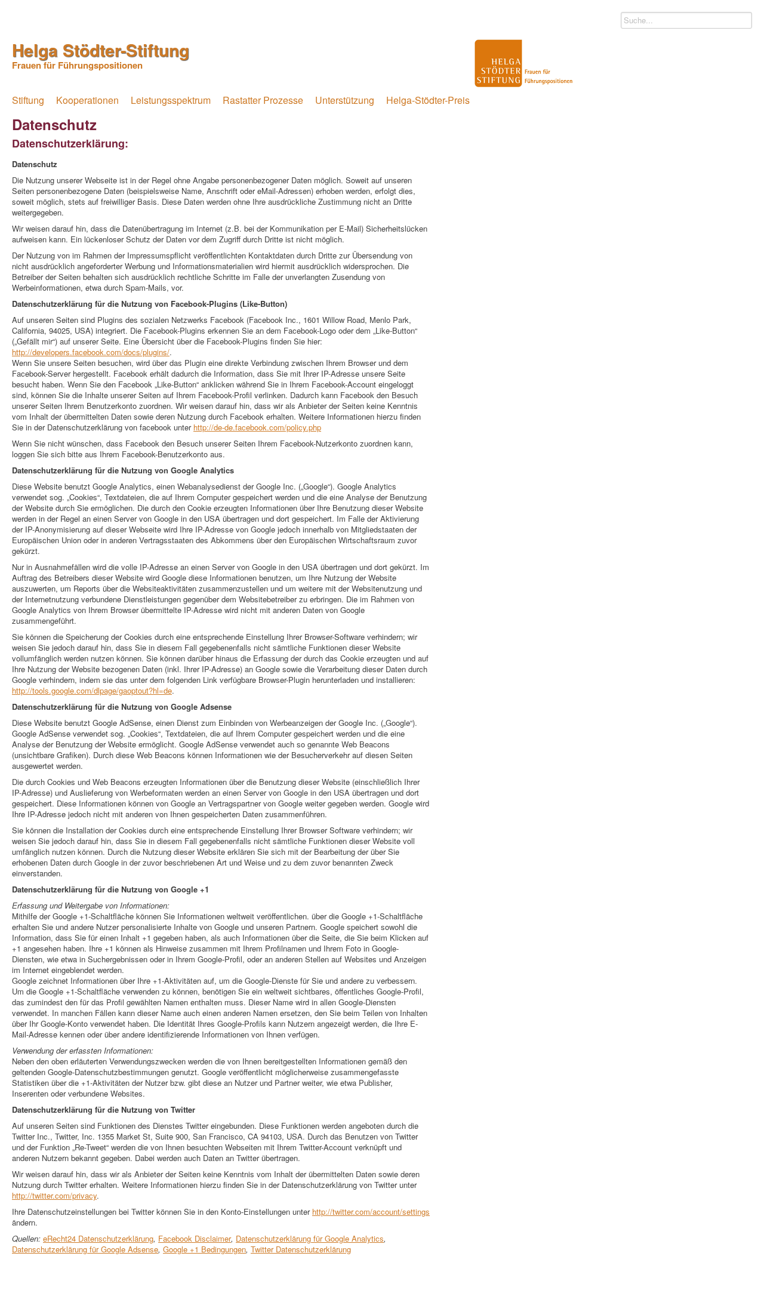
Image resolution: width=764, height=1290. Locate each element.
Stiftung (28, 100)
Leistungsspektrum (171, 100)
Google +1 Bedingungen (204, 1249)
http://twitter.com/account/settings (371, 1211)
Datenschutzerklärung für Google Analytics (310, 1238)
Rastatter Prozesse (263, 100)
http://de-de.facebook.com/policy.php (257, 427)
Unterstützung (344, 100)
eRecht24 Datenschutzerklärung (98, 1238)
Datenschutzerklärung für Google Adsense (85, 1249)
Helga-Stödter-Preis (428, 100)
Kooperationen (87, 100)
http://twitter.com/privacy (54, 1195)
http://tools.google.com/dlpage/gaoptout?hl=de (92, 690)
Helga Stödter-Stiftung (100, 54)
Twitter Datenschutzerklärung (301, 1249)
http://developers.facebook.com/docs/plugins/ (91, 352)
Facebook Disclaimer (194, 1238)
